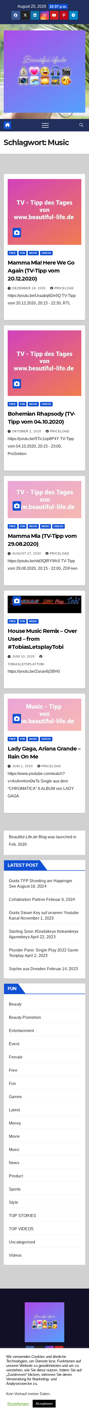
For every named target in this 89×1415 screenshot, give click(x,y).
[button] (81, 125)
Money (15, 1123)
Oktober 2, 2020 (27, 431)
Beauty (15, 1004)
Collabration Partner (27, 899)
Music (45, 526)
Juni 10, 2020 (24, 656)
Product (16, 1176)
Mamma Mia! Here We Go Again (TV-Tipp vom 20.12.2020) (41, 270)
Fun (22, 253)
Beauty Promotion (25, 1017)
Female (15, 1057)
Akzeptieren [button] (44, 1404)
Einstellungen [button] (18, 1404)
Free (12, 253)
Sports (15, 1189)
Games (15, 1097)
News (14, 1163)
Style (13, 1202)
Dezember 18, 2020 (29, 288)
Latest (14, 1110)
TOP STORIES (22, 1216)
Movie (33, 253)
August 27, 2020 (27, 553)
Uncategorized (22, 1242)
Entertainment (21, 1031)
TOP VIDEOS (21, 1229)
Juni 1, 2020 (23, 766)
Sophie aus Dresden (27, 969)
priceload (64, 288)
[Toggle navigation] (45, 125)
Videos (46, 253)
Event (14, 1044)
